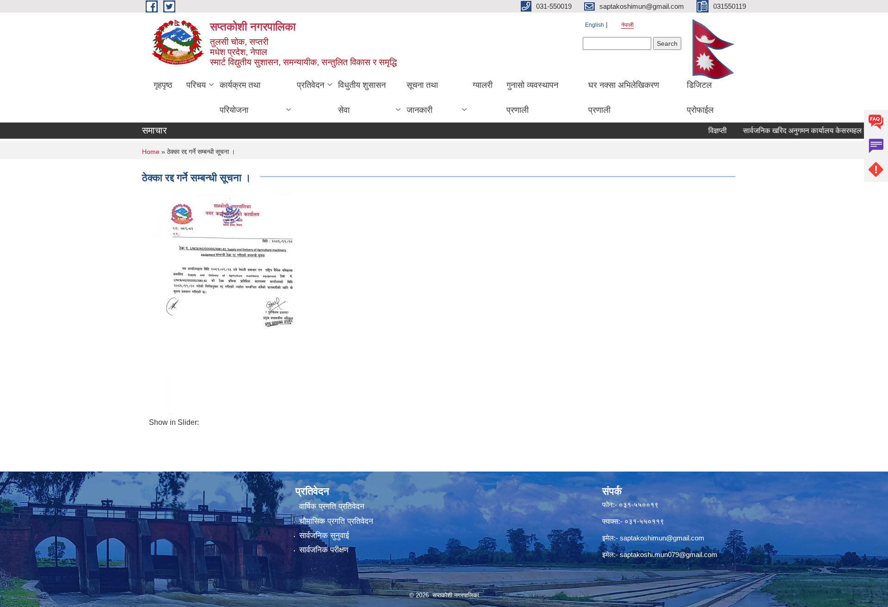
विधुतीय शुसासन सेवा (362, 97)
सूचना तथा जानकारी (422, 97)
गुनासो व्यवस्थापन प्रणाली (532, 97)
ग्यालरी (483, 85)
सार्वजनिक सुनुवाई (324, 535)
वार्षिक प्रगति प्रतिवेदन (331, 506)
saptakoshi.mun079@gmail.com (668, 554)
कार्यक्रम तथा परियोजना (240, 97)
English (594, 25)
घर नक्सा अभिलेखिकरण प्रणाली (623, 97)
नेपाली (627, 25)
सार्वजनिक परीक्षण (323, 550)
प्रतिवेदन (310, 85)
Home (151, 151)
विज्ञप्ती (702, 131)
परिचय (196, 85)
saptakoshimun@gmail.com (662, 538)
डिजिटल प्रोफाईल (700, 97)
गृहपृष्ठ (163, 85)
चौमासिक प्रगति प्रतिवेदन (336, 521)
